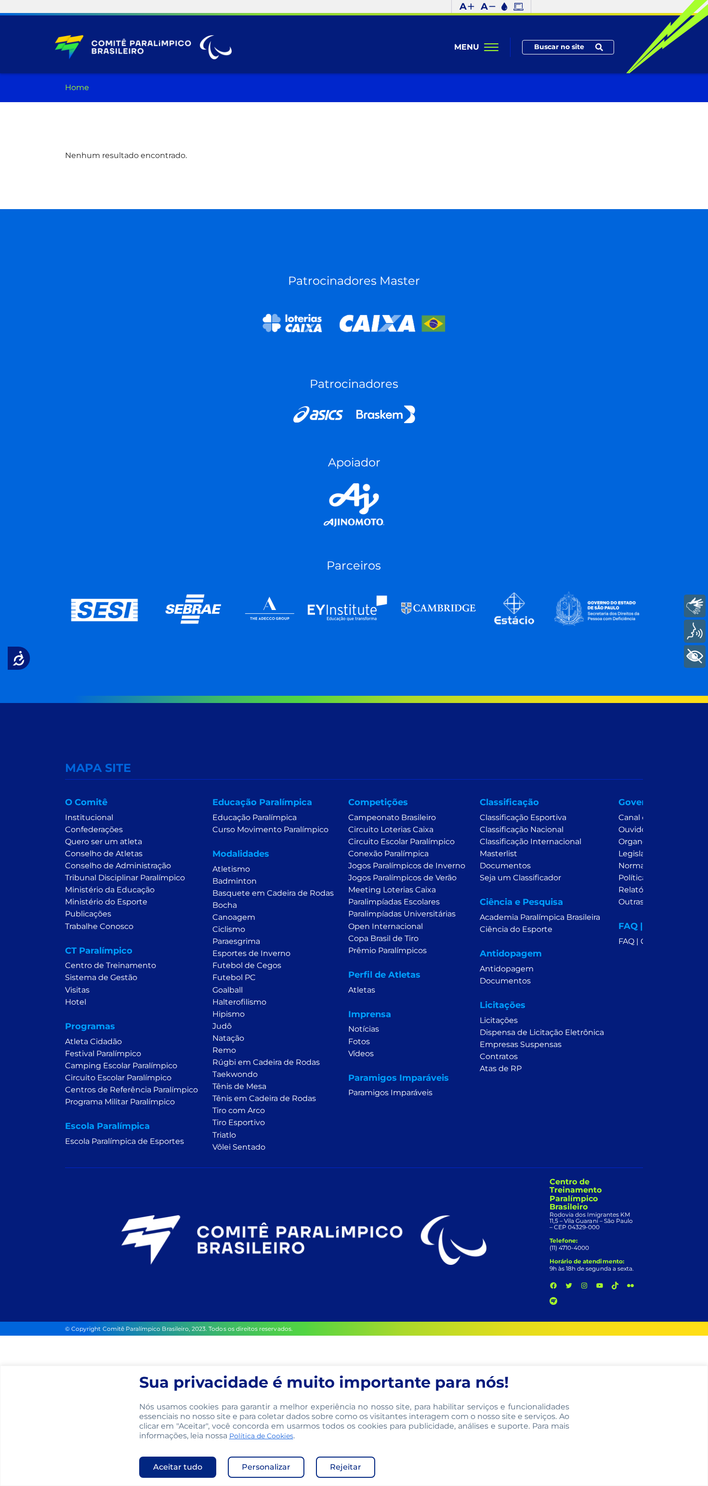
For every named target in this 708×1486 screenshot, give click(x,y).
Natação (228, 1038)
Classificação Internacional (530, 841)
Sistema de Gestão (101, 977)
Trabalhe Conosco (99, 926)
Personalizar (266, 1467)
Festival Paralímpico (103, 1053)
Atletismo (231, 869)
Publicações (88, 913)
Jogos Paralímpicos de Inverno (406, 865)
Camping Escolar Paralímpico (121, 1065)
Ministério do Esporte (106, 901)
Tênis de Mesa (239, 1086)
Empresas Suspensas (521, 1044)
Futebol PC (234, 977)
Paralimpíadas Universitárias (402, 913)
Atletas (361, 990)
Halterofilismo (239, 1002)
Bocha (224, 905)
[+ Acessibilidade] (695, 656)
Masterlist (498, 853)
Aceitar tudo (177, 1467)
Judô (222, 1026)
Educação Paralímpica (254, 817)
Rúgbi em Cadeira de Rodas (266, 1062)
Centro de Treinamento (110, 965)
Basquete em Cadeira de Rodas (273, 893)
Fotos (359, 1041)
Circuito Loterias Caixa (390, 829)
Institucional (89, 817)
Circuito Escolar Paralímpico (118, 1077)
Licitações (499, 1020)
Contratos (499, 1056)
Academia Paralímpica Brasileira (540, 917)
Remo (224, 1050)
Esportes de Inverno (251, 953)
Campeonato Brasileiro (392, 817)
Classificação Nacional (522, 829)
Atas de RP (501, 1068)
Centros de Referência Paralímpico (131, 1089)
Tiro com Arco (238, 1110)
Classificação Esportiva (523, 817)
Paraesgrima (236, 941)
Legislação (638, 853)
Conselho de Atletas (104, 853)
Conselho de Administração (118, 865)
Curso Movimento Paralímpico (270, 829)
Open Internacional (385, 926)
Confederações (94, 829)
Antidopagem (507, 968)
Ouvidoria (637, 829)
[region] (354, 1426)
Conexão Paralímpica (388, 853)
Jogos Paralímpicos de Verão (402, 877)
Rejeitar (345, 1467)
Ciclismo (228, 929)
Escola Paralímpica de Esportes (124, 1141)
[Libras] (695, 606)
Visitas (77, 990)
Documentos (505, 865)
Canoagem (233, 917)
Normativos (640, 865)
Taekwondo (235, 1074)
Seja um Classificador (520, 877)
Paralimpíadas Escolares (394, 901)
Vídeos (361, 1053)
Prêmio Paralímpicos (387, 950)
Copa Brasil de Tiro (383, 938)
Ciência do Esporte (516, 929)
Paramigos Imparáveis (390, 1092)
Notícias (363, 1029)
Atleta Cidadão (93, 1041)
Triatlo (224, 1135)
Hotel (75, 1002)
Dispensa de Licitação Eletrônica (542, 1032)
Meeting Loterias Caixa (392, 889)
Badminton (234, 881)
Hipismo (228, 1014)
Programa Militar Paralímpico (120, 1101)
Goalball (227, 990)
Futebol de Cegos (246, 965)
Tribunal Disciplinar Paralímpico (125, 877)
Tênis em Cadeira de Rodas (264, 1098)
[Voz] (695, 631)
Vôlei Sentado (238, 1147)
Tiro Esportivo (238, 1122)
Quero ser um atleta (103, 841)
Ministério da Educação (110, 889)
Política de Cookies (261, 1436)
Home (77, 87)
